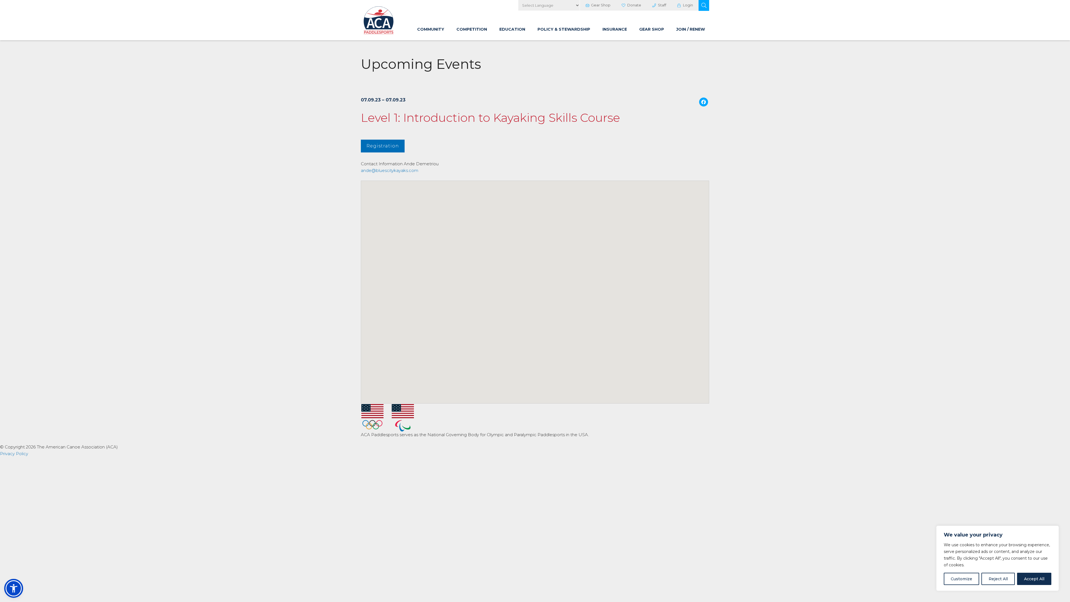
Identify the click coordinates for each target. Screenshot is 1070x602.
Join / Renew (690, 29)
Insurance (614, 29)
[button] (704, 5)
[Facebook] (703, 103)
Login (688, 5)
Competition (471, 29)
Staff (662, 5)
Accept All (1034, 578)
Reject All (998, 578)
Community (430, 29)
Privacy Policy (14, 453)
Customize (961, 578)
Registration (382, 146)
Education (512, 29)
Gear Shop (601, 5)
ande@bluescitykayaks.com (389, 170)
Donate (634, 5)
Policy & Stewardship (564, 29)
